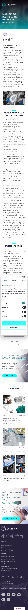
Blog (2, 547)
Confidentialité (4, 588)
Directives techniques (6, 549)
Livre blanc (3, 572)
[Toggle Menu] (24, 4)
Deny (14, 332)
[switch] (24, 307)
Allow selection (14, 327)
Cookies (19, 588)
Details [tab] (14, 280)
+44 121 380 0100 (11, 583)
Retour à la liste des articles (14, 339)
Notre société (4, 544)
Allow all (14, 322)
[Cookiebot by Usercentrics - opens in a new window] (20, 277)
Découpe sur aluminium (6, 563)
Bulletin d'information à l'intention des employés (12, 550)
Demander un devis (11, 518)
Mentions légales (13, 588)
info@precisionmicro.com (10, 585)
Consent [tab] (5, 280)
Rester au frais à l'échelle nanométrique (14, 451)
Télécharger (9, 375)
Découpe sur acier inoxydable (8, 561)
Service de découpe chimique (8, 556)
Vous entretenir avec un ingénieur (9, 568)
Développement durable (6, 545)
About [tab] (23, 280)
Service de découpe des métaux (8, 559)
